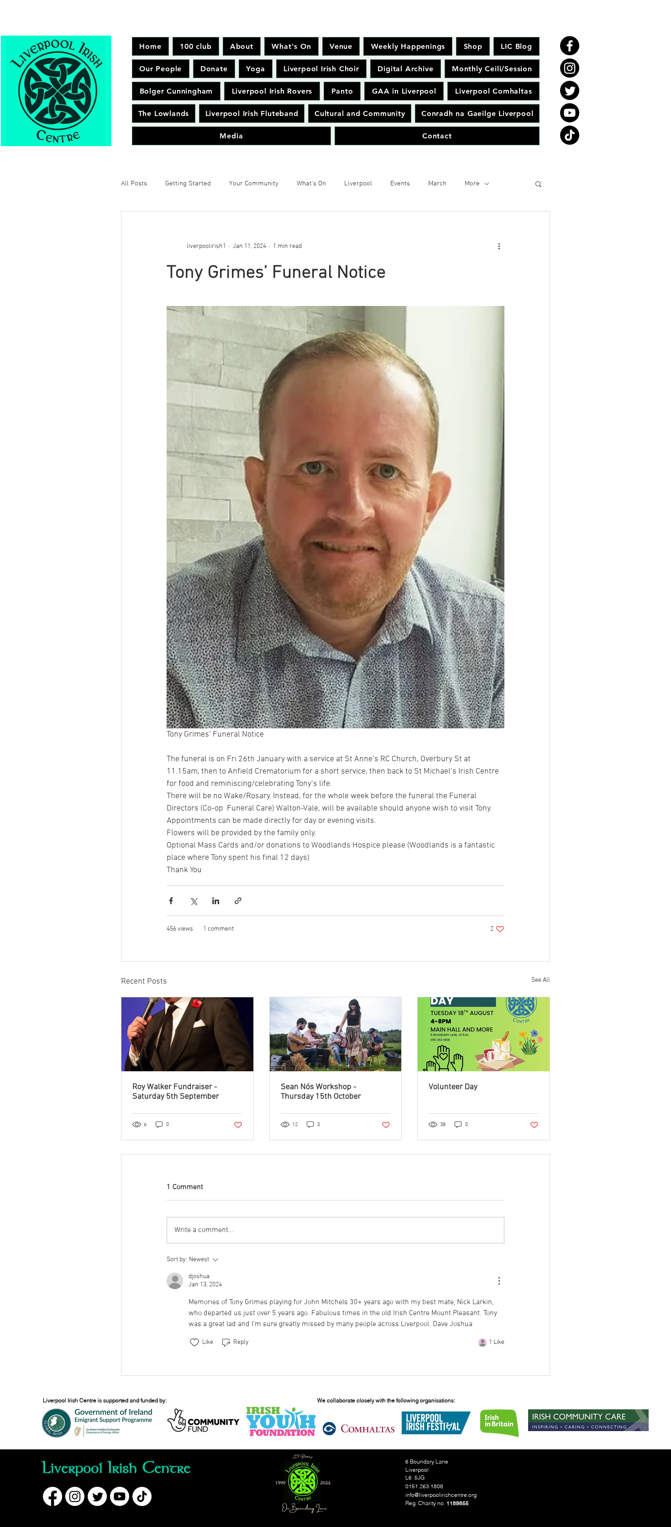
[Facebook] (569, 45)
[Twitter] (569, 90)
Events (400, 183)
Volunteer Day (453, 1087)
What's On (311, 183)
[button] (538, 183)
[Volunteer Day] (484, 1034)
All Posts (134, 183)
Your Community (253, 183)
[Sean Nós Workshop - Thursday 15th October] (336, 1034)
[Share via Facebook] (171, 900)
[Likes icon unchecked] (194, 1342)
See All (540, 980)
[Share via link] (238, 900)
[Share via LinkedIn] (215, 900)
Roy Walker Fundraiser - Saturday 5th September (175, 1091)
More (472, 183)
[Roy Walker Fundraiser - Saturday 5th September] (187, 1034)
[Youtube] (569, 112)
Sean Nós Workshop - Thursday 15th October (321, 1091)
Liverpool (358, 183)
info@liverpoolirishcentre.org (441, 1494)
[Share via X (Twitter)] (193, 900)
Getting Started (188, 183)
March (437, 183)
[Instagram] (569, 68)
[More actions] (498, 246)
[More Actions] (498, 1280)
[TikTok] (569, 135)
